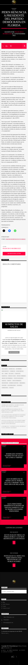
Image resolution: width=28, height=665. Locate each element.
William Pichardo (22, 646)
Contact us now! (6, 608)
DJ (2, 373)
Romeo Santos (13, 383)
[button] (14, 338)
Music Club (11, 375)
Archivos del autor (14, 253)
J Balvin (17, 373)
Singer (4, 385)
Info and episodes (14, 352)
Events (4, 606)
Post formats (17, 380)
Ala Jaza (4, 368)
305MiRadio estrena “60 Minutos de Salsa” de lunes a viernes (12, 405)
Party (9, 380)
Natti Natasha (18, 378)
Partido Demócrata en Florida (15, 239)
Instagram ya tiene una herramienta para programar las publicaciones (14, 558)
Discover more (4, 633)
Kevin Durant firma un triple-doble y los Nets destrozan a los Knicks (14, 537)
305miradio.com (8, 647)
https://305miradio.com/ (9, 617)
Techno (19, 385)
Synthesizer (12, 385)
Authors (18, 368)
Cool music (19, 371)
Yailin (11, 387)
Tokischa (5, 387)
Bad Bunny (5, 371)
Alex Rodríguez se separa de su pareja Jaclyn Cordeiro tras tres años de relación (12, 411)
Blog (4, 602)
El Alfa (11, 373)
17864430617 (6, 619)
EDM (6, 373)
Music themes (21, 375)
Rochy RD (5, 383)
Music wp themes (7, 378)
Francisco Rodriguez (12, 248)
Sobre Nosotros (6, 604)
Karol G (4, 375)
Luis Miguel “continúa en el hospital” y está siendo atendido (13, 427)
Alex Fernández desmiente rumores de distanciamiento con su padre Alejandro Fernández (13, 416)
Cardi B (12, 371)
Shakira (22, 383)
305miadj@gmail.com (8, 622)
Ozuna (4, 380)
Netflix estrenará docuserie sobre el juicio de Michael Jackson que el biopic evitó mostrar (13, 422)
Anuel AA (12, 368)
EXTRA (14, 9)
